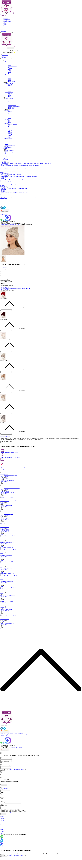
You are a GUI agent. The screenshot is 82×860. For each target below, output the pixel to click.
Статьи (32, 734)
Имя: (1, 799)
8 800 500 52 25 (3, 47)
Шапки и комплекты (12, 108)
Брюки (9, 131)
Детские (7, 123)
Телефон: (2, 802)
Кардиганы (10, 134)
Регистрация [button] (5, 159)
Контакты (5, 24)
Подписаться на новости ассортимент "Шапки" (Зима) (13, 810)
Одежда (2, 185)
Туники (9, 136)
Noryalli (5, 267)
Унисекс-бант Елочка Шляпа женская (12, 488)
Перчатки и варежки (9, 141)
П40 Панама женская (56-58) (10, 603)
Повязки (9, 69)
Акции (6, 151)
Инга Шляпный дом (4, 487)
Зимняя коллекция (9, 61)
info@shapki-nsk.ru (4, 214)
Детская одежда (8, 128)
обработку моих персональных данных (16, 769)
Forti (1, 562)
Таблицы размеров (7, 21)
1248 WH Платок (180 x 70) (9, 563)
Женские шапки (15, 443)
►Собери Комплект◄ (7, 147)
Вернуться (2, 271)
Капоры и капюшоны (12, 66)
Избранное (4, 57)
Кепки (9, 86)
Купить (1, 484)
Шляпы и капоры (11, 81)
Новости (4, 23)
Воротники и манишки (12, 124)
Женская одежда (8, 130)
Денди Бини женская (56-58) (10, 549)
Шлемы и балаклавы (12, 102)
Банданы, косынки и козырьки (14, 75)
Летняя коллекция (9, 74)
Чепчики (9, 71)
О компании (3, 733)
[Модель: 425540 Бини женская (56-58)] (3, 261)
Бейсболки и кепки (12, 76)
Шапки (9, 72)
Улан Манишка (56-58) (8, 514)
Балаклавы (10, 62)
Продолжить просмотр (5, 436)
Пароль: (2, 806)
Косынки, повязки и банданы (14, 106)
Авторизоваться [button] (4, 784)
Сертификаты (6, 25)
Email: (2, 801)
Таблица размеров (22, 734)
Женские (7, 110)
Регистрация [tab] (5, 788)
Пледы (6, 143)
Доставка (5, 20)
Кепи (9, 67)
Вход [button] (4, 158)
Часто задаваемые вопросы (12, 734)
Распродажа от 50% (9, 152)
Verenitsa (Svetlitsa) (4, 474)
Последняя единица (9, 153)
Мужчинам (2, 166)
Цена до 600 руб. (8, 154)
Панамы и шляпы (11, 107)
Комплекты (10, 68)
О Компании (5, 18)
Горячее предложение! (9, 150)
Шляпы (9, 96)
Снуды (9, 117)
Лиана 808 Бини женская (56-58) (10, 537)
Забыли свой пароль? (4, 795)
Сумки (6, 144)
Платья (9, 135)
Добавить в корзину (4, 289)
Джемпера (10, 133)
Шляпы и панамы (11, 73)
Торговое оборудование (10, 145)
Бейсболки (10, 63)
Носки (6, 146)
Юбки (9, 137)
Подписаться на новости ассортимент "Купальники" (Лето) (14, 811)
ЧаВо (4, 22)
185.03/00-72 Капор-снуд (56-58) (10, 475)
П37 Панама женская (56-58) (10, 500)
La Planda (2, 536)
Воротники (10, 111)
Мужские (7, 119)
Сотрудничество (6, 19)
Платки (9, 115)
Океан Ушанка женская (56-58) (10, 575)
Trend (1, 513)
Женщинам (2, 161)
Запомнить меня (5, 794)
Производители (6, 155)
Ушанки (9, 70)
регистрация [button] (3, 31)
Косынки (9, 112)
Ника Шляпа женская (8, 526)
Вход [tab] (1, 788)
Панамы (9, 78)
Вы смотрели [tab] (5, 470)
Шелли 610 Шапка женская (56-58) (11, 618)
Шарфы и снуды (3, 177)
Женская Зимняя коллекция (6, 443)
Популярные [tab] (5, 469)
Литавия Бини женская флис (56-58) (11, 589)
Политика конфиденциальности (15, 747)
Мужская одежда (8, 138)
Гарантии (15, 733)
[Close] (1, 442)
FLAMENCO (3, 498)
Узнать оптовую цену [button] (4, 287)
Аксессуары (2, 191)
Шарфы (9, 118)
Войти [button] (1, 29)
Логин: (2, 798)
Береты (9, 65)
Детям (1, 172)
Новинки (5, 148)
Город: (2, 804)
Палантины (10, 114)
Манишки (10, 113)
